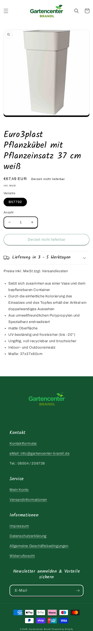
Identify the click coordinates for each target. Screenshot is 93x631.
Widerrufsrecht (22, 556)
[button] (6, 11)
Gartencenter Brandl (40, 629)
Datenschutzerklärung (28, 536)
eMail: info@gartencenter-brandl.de (39, 453)
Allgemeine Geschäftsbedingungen (39, 546)
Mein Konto (19, 490)
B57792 (15, 202)
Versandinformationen (28, 500)
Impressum (19, 526)
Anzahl (8, 212)
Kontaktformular (23, 443)
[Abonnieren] (77, 590)
